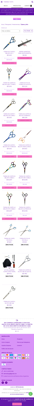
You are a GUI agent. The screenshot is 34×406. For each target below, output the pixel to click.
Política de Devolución (7, 348)
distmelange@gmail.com (10, 373)
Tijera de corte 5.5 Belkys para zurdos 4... (24, 146)
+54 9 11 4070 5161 (8, 371)
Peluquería (8, 24)
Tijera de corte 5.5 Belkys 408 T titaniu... (9, 83)
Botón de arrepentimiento (17, 394)
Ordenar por (4, 27)
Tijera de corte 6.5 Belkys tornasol (25, 114)
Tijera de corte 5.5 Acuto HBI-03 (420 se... (25, 270)
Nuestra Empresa (6, 345)
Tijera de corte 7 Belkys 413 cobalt (9, 114)
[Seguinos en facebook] (6, 382)
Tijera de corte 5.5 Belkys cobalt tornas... (9, 177)
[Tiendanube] (17, 387)
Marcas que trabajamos (23, 342)
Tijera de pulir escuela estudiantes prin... (25, 239)
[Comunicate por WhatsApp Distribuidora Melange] (30, 394)
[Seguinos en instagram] (3, 382)
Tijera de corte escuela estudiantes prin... (9, 239)
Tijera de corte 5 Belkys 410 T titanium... (9, 52)
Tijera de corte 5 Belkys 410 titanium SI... (9, 146)
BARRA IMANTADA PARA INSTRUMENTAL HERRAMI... (24, 52)
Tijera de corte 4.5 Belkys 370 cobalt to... (9, 208)
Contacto (19, 345)
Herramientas (16, 24)
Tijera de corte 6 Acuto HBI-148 (9, 302)
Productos (19, 339)
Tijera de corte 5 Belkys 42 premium (25, 208)
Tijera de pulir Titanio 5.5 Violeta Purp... (25, 83)
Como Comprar (6, 342)
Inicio (2, 24)
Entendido (17, 404)
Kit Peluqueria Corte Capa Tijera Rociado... (9, 270)
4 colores (9, 267)
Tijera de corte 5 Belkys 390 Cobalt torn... (25, 177)
